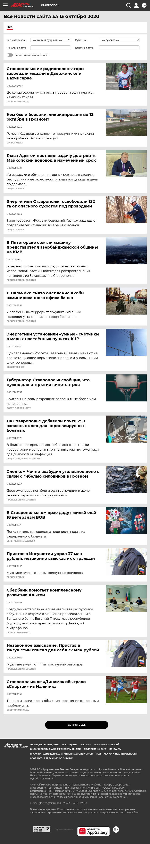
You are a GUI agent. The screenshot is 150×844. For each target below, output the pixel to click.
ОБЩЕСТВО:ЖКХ (15, 189)
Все (10, 27)
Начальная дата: (17, 47)
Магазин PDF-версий (106, 744)
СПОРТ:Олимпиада (18, 102)
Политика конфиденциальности (116, 754)
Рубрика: (80, 40)
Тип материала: (16, 40)
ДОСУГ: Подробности (19, 408)
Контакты (115, 749)
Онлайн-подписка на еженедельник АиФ (55, 749)
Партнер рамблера (63, 829)
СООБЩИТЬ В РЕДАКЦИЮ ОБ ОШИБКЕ (51, 758)
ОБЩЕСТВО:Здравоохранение (24, 459)
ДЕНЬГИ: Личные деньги (21, 541)
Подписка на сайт (95, 749)
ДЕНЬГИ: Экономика (18, 633)
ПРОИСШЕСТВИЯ (15, 577)
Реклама (85, 744)
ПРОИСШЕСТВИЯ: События (21, 280)
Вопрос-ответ (15, 143)
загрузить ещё (77, 725)
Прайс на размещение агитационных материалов (61, 754)
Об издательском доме (44, 744)
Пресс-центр (69, 744)
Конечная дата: (84, 47)
